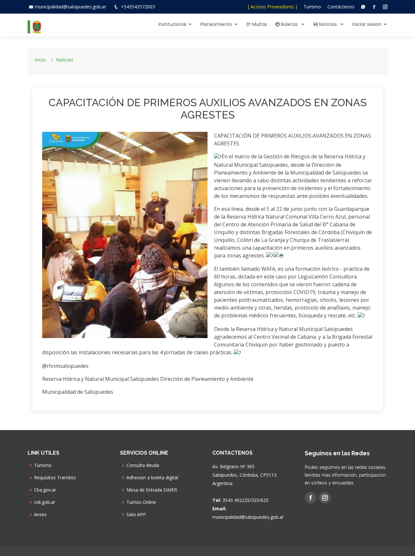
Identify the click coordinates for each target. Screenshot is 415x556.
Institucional (172, 24)
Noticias (328, 24)
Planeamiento (216, 24)
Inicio (40, 60)
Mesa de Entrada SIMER (151, 490)
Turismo (312, 6)
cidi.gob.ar (44, 502)
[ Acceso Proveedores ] (272, 6)
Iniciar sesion (366, 24)
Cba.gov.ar (45, 490)
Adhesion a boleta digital (152, 477)
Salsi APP (136, 514)
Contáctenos (340, 6)
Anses (40, 514)
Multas (259, 24)
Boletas (289, 24)
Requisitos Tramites (55, 477)
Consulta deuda (142, 465)
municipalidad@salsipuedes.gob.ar (70, 7)
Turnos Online (141, 502)
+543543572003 (138, 7)
